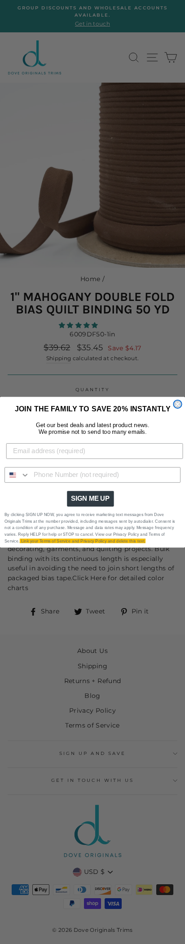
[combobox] (17, 474)
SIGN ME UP (90, 498)
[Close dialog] (177, 404)
